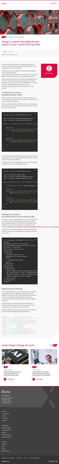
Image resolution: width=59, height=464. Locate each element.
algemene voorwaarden (8, 458)
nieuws (4, 448)
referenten (4, 444)
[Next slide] (55, 345)
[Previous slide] (51, 345)
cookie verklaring (34, 458)
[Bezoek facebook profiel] (54, 461)
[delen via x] (7, 55)
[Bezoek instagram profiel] (56, 461)
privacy (26, 458)
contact (4, 416)
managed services (7, 436)
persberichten (5, 451)
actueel (4, 442)
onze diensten (5, 413)
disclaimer (19, 458)
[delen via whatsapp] (14, 55)
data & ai (4, 432)
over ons (4, 411)
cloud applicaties (6, 430)
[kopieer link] (16, 55)
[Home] (4, 3)
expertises (5, 425)
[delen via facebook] (12, 55)
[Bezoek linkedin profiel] (52, 461)
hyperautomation (6, 434)
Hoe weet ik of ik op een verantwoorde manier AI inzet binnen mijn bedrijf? (41, 373)
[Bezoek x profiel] (49, 461)
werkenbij (4, 420)
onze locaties (5, 418)
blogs (3, 446)
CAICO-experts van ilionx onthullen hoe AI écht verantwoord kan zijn (12, 373)
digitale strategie (6, 427)
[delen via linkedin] (9, 55)
